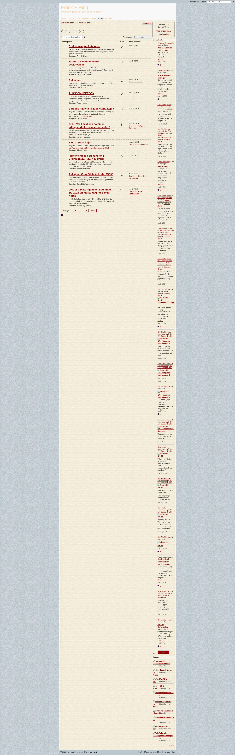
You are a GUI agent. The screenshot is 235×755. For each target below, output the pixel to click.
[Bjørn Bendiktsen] (64, 159)
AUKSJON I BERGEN (81, 93)
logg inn (165, 34)
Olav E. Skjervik (163, 559)
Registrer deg (194, 2)
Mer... (164, 652)
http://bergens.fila (86, 116)
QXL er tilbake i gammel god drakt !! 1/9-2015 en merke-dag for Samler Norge (91, 192)
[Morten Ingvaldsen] (64, 128)
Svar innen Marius (136, 82)
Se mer (160, 59)
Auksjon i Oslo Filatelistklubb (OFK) (91, 174)
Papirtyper (163, 726)
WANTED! (163, 679)
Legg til (148, 23)
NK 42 (160, 456)
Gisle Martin (162, 105)
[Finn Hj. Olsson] (64, 50)
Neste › (93, 211)
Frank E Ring (74, 7)
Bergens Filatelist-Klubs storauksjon (91, 108)
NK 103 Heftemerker (164, 596)
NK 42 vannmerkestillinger (164, 136)
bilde (170, 336)
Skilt (140, 752)
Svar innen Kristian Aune (138, 144)
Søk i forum (84, 37)
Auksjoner (75, 80)
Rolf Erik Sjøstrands (164, 132)
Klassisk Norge (165, 670)
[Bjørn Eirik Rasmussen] (64, 178)
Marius (79, 752)
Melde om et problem (152, 752)
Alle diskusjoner (67, 23)
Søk (233, 1)
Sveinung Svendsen (165, 43)
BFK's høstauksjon (80, 142)
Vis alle (171, 745)
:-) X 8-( (162, 686)
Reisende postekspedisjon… (166, 735)
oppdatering (169, 109)
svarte (169, 105)
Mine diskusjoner (83, 23)
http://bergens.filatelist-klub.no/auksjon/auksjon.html (89, 148)
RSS (62, 215)
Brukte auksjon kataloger (84, 46)
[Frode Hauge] (64, 97)
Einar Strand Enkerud (165, 364)
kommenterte (162, 334)
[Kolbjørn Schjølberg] (64, 65)
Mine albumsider (166, 711)
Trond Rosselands (164, 107)
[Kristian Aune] (64, 112)
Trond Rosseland (164, 162)
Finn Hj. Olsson (163, 71)
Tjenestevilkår (169, 752)
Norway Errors (165, 702)
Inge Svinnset (162, 228)
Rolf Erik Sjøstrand (164, 129)
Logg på (203, 2)
